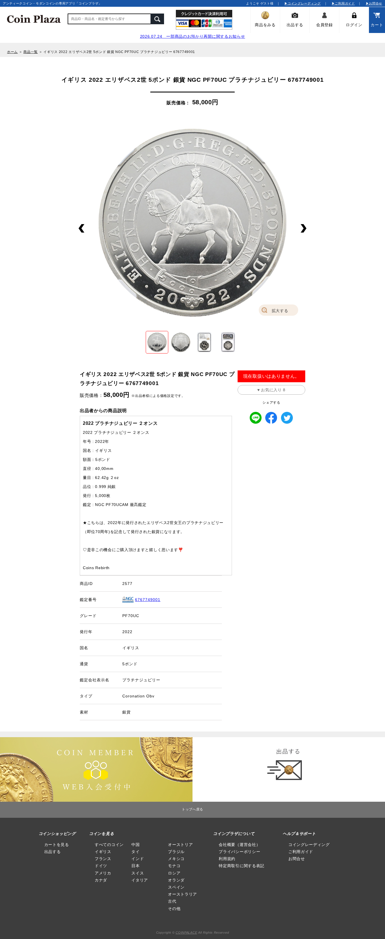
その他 (174, 908)
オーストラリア (182, 894)
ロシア (174, 873)
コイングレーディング (309, 844)
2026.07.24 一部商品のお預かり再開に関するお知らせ (192, 36)
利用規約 (227, 858)
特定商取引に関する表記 (241, 865)
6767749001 (147, 599)
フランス (103, 858)
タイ (135, 851)
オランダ (176, 880)
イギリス (103, 851)
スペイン (176, 887)
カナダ (101, 880)
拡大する (280, 310)
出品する (52, 851)
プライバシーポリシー (239, 851)
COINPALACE (186, 932)
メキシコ (176, 858)
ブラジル (176, 851)
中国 (135, 844)
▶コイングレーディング (302, 3)
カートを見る (56, 844)
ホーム (12, 52)
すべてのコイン (109, 844)
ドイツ (101, 865)
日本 (135, 865)
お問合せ (296, 858)
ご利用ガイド (300, 851)
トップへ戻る (192, 809)
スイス (137, 873)
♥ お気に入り (271, 390)
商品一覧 (30, 52)
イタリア (139, 880)
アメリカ (103, 873)
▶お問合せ (374, 3)
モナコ (174, 865)
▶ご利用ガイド (343, 3)
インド (137, 858)
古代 (172, 901)
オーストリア (180, 844)
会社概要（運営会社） (239, 844)
